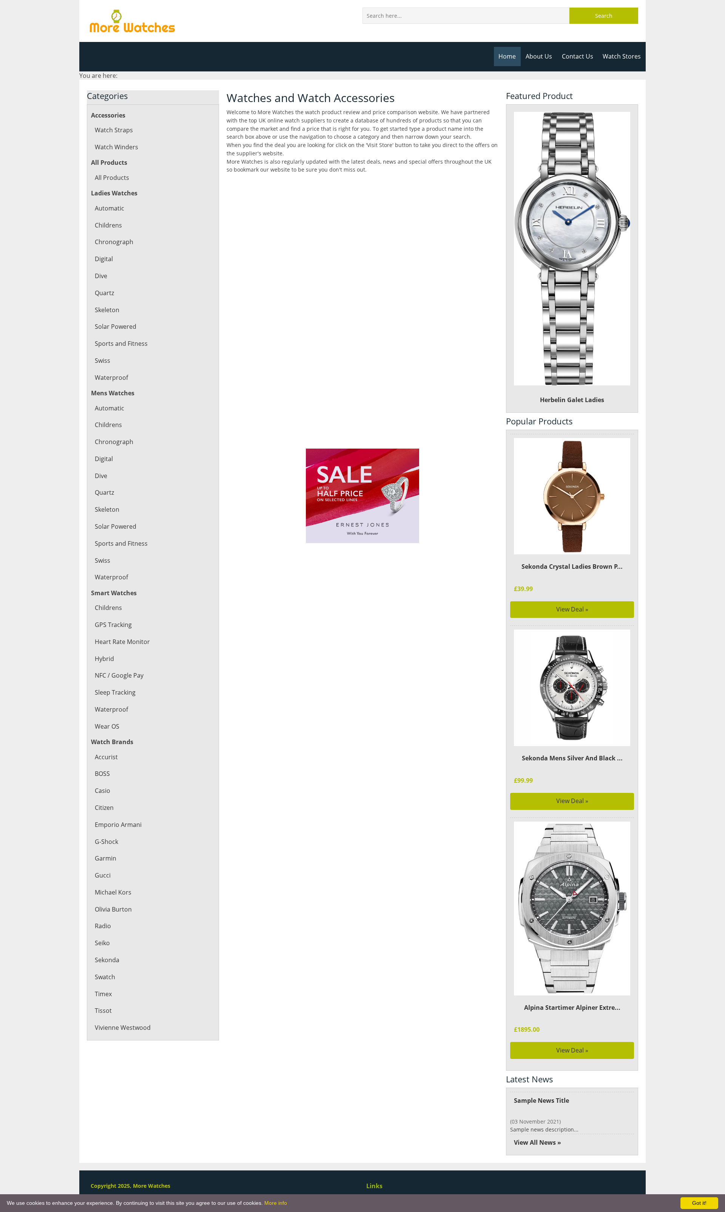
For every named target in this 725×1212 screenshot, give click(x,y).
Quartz (104, 293)
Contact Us (577, 56)
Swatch (105, 977)
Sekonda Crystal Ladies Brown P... (572, 566)
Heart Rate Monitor (122, 642)
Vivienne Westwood (123, 1027)
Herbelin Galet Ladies (572, 400)
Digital (104, 259)
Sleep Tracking (115, 692)
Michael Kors (113, 892)
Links (374, 1186)
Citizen (104, 807)
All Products (112, 177)
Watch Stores (622, 56)
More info (275, 1203)
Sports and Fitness (121, 343)
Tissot (103, 1010)
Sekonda (107, 960)
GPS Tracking (113, 625)
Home (507, 56)
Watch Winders (116, 147)
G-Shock (106, 841)
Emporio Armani (118, 824)
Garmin (105, 858)
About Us (539, 56)
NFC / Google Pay (119, 675)
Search (603, 15)
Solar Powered (115, 326)
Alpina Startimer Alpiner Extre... (572, 1007)
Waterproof (111, 377)
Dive (101, 276)
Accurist (106, 757)
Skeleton (107, 310)
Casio (102, 790)
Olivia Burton (113, 909)
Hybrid (104, 659)
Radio (103, 926)
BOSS (102, 773)
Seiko (102, 943)
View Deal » (572, 609)
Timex (103, 994)
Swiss (102, 360)
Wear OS (107, 726)
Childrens (108, 225)
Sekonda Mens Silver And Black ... (572, 758)
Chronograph (114, 242)
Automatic (109, 208)
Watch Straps (114, 130)
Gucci (103, 875)
